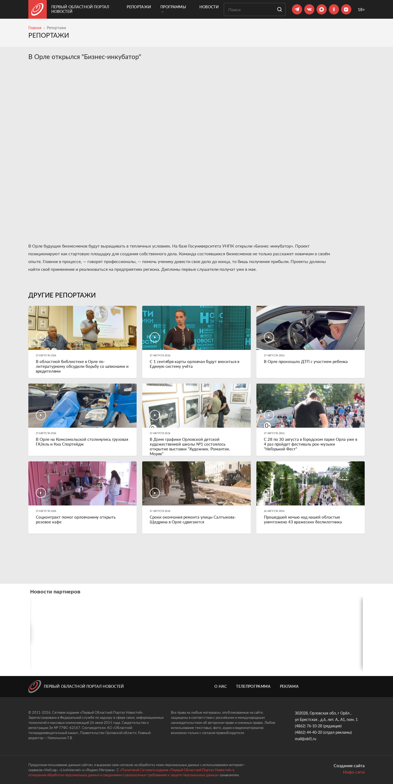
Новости (209, 7)
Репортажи (139, 7)
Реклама (289, 686)
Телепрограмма (253, 686)
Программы (173, 7)
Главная (34, 27)
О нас (220, 686)
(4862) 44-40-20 (308, 732)
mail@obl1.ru (305, 738)
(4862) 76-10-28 (308, 726)
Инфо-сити (354, 771)
